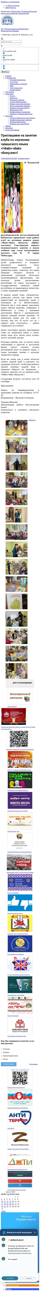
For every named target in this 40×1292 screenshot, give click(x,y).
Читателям (9, 94)
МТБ (11, 86)
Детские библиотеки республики (22, 118)
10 (2, 1202)
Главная (8, 76)
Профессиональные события (20, 120)
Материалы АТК (16, 110)
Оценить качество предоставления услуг (16, 1087)
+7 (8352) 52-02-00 (12, 6)
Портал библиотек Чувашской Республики (16, 1036)
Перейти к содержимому (10, 2)
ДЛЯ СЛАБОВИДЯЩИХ (22, 683)
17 (2, 1204)
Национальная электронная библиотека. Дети (17, 1169)
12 (7, 1202)
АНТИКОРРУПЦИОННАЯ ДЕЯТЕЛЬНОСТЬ (17, 1108)
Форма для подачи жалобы (20, 104)
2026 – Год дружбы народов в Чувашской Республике (19, 770)
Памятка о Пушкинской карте (21, 114)
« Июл (3, 1211)
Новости (32, 420)
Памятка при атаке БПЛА (19, 108)
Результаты (33, 1064)
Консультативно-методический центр (15, 954)
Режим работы (15, 90)
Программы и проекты (18, 84)
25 (5, 1206)
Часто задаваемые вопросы (20, 106)
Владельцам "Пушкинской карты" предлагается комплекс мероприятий (19, 12)
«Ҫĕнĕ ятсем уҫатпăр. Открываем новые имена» (17, 933)
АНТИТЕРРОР (10, 1128)
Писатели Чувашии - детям (13, 831)
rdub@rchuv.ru (10, 8)
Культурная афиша (12, 130)
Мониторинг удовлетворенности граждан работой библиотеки (20, 749)
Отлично (6, 1049)
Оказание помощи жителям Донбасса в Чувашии (18, 1149)
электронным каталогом (19, 1253)
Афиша (8, 126)
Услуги (12, 96)
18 (5, 1204)
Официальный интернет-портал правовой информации (19, 851)
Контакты (9, 128)
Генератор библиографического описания (16, 1189)
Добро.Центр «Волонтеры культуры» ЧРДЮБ (17, 811)
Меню (7, 72)
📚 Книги (10, 1278)
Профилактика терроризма (20, 112)
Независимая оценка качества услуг (15, 913)
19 (7, 1204)
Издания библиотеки (18, 122)
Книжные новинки (17, 100)
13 (10, 1202)
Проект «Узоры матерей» (13, 1015)
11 (5, 1202)
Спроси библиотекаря (18, 102)
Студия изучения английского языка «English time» (18, 974)
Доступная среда (16, 88)
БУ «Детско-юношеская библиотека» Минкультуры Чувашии (15, 30)
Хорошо (6, 1052)
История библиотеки (18, 80)
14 (13, 1202)
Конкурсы (13, 98)
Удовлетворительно (10, 1056)
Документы (9, 92)
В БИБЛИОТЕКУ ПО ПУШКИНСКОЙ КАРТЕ (17, 790)
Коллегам (9, 116)
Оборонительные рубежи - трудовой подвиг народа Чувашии (20, 872)
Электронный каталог (12, 706)
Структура (14, 82)
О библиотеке (10, 78)
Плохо (5, 1059)
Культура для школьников (13, 892)
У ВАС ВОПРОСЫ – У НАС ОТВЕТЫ (15, 995)
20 (10, 1204)
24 (2, 1206)
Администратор (23, 158)
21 (13, 1204)
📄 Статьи (27, 1278)
